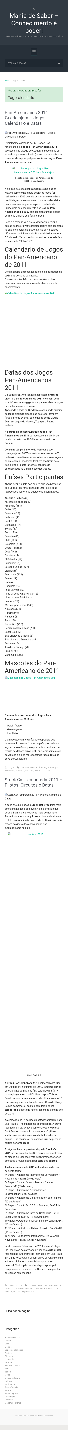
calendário (25, 767)
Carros (12, 1285)
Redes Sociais (11, 1387)
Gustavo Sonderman (24, 1288)
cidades (49, 1285)
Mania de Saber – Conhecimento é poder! (34, 23)
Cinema (8, 1347)
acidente (32, 1285)
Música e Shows (12, 1378)
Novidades (10, 1384)
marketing (19, 770)
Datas (32, 767)
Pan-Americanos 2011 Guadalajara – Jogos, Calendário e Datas (26, 118)
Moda (7, 1375)
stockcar (16, 1291)
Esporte (18, 1285)
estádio (39, 767)
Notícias (8, 1381)
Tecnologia (10, 1396)
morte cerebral (46, 1288)
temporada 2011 (28, 1291)
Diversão (9, 1356)
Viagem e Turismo (13, 1403)
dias (13, 1288)
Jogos (11, 767)
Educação (9, 1359)
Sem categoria (11, 1393)
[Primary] (34, 51)
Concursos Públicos (14, 1350)
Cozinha (8, 1353)
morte (36, 1288)
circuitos (58, 1285)
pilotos (56, 1288)
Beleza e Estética (12, 1337)
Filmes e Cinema (12, 1365)
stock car (8, 1291)
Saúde (8, 1390)
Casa (7, 1344)
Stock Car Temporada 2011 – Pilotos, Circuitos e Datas (33, 782)
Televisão (9, 1399)
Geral (7, 1368)
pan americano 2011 (43, 770)
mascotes (29, 770)
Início (7, 80)
